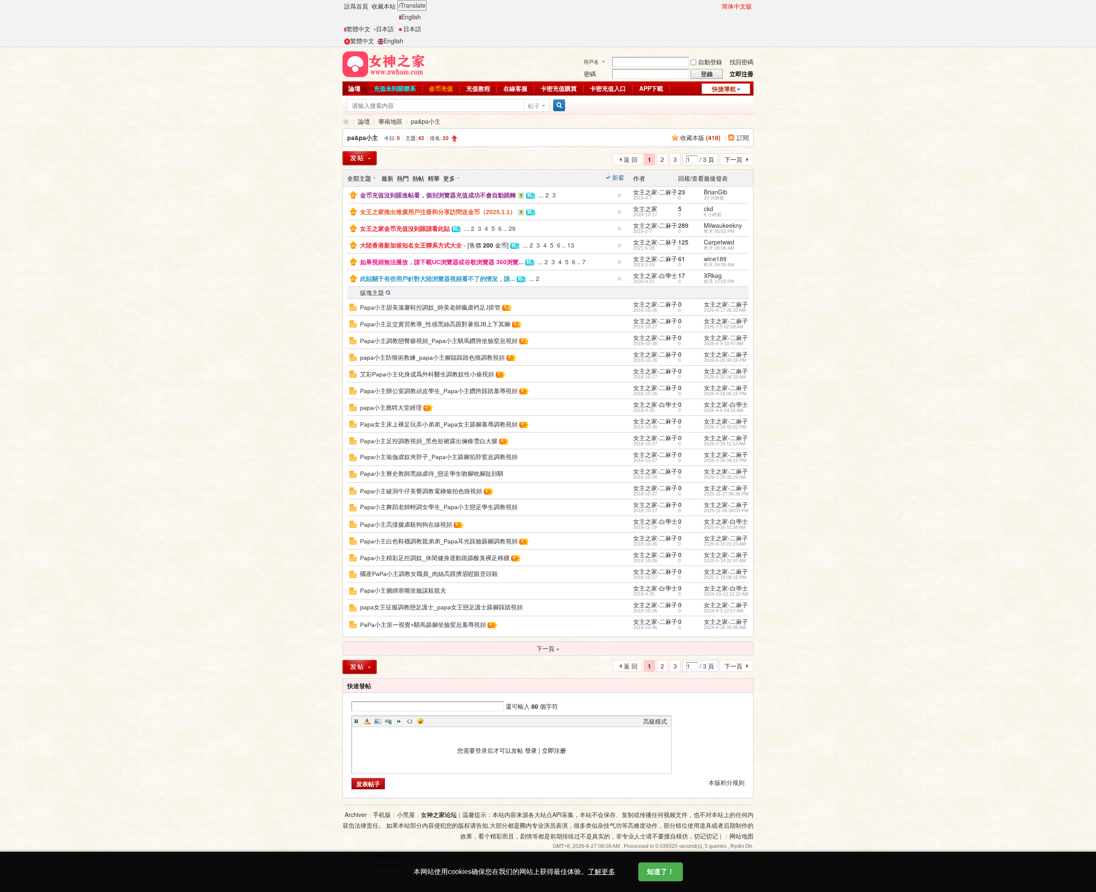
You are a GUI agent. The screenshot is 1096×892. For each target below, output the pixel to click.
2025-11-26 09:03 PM (726, 510)
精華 (434, 178)
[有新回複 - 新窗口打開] (353, 306)
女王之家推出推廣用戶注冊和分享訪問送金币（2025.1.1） (438, 212)
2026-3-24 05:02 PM (725, 427)
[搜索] (558, 105)
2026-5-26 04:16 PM (725, 360)
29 (512, 228)
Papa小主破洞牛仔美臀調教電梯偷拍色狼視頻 (421, 491)
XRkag (713, 275)
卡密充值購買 (559, 88)
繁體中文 (358, 28)
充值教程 (478, 88)
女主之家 (645, 208)
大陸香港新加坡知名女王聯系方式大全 (411, 245)
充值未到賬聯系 (395, 88)
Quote (399, 721)
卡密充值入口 (608, 88)
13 (570, 245)
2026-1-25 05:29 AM (725, 477)
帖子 (534, 105)
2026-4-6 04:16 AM (723, 410)
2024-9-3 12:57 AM (723, 610)
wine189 (715, 258)
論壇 (354, 88)
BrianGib (715, 192)
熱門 (403, 178)
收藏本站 (384, 6)
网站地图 (742, 836)
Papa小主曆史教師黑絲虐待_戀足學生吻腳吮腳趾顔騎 (431, 473)
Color (367, 721)
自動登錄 (710, 61)
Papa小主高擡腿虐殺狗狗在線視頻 (406, 524)
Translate (413, 5)
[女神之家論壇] (383, 63)
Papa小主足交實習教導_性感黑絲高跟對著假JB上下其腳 (435, 324)
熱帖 (418, 178)
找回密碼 (742, 61)
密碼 (590, 73)
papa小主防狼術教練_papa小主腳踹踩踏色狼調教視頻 (432, 357)
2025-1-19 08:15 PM (725, 577)
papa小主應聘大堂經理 (391, 407)
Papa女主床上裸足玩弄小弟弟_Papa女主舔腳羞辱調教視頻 (439, 424)
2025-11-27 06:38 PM (726, 493)
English (411, 16)
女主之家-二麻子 (655, 192)
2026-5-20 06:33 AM (725, 376)
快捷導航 (724, 88)
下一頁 (733, 159)
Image (377, 721)
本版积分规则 (727, 782)
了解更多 (601, 871)
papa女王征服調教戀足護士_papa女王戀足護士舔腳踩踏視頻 (441, 607)
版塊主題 (372, 292)
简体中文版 (737, 6)
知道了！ (660, 871)
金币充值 (441, 88)
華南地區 (390, 121)
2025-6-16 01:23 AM (725, 543)
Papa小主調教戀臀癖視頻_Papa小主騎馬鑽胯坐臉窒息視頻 (439, 340)
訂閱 (743, 137)
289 (683, 225)
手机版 (382, 814)
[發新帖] (359, 158)
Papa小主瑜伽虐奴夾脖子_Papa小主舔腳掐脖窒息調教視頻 (439, 456)
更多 (449, 178)
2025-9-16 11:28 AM (724, 527)
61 (681, 258)
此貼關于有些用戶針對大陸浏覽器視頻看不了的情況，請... (437, 278)
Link (388, 721)
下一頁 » (548, 648)
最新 (387, 178)
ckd (708, 208)
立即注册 (554, 750)
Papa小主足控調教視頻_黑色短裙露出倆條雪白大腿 (428, 441)
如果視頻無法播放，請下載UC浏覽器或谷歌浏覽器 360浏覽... (442, 262)
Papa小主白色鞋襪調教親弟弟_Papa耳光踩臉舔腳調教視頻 (439, 541)
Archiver (356, 814)
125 (683, 242)
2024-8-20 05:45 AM (725, 627)
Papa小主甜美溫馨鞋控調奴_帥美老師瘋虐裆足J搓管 (430, 307)
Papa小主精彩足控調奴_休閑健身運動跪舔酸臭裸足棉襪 (434, 558)
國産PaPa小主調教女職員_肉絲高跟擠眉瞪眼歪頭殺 (429, 573)
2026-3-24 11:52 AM (724, 443)
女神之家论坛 (439, 814)
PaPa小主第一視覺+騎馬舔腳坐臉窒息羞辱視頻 (423, 624)
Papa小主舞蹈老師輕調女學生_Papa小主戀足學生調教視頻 (439, 507)
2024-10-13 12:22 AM (726, 594)
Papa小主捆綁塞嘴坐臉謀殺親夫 (403, 590)
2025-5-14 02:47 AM (725, 560)
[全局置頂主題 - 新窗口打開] (353, 194)
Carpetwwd (719, 242)
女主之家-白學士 (655, 275)
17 (681, 275)
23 (681, 192)
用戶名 (591, 61)
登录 (531, 750)
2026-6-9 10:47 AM (723, 343)
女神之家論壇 (345, 121)
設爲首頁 (356, 6)
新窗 (618, 177)
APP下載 (651, 88)
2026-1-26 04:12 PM (725, 460)
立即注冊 (742, 73)
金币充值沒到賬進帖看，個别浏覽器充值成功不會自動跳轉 (438, 195)
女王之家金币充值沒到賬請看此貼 (405, 228)
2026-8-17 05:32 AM (725, 310)
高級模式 (655, 721)
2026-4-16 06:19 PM (725, 393)
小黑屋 (406, 814)
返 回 (630, 159)
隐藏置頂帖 (619, 195)
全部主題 (359, 178)
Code (409, 721)
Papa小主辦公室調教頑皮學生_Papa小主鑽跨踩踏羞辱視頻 (439, 391)
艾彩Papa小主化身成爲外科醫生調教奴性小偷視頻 (427, 374)
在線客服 (515, 88)
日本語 (385, 28)
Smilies (420, 721)
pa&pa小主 (426, 121)
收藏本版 (700, 137)
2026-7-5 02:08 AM (723, 326)
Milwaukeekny (723, 225)
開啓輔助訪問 (718, 6)
